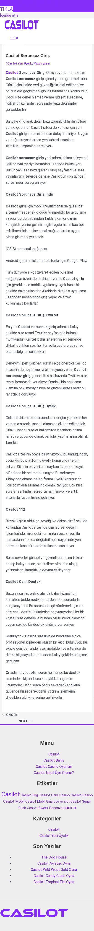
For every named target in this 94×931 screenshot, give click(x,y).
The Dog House (54, 857)
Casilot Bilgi (30, 795)
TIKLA (6, 9)
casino (69, 807)
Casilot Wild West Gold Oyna (54, 869)
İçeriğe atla (9, 15)
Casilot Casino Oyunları (54, 766)
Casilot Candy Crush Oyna (54, 876)
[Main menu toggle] (15, 38)
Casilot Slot (62, 801)
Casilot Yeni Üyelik (19, 63)
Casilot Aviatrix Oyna (53, 863)
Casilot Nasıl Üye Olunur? (54, 773)
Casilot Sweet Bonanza (45, 808)
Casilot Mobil (13, 801)
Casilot (12, 72)
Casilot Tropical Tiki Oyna (54, 882)
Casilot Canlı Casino (54, 795)
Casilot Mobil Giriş (39, 801)
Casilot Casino (82, 795)
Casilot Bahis (54, 760)
